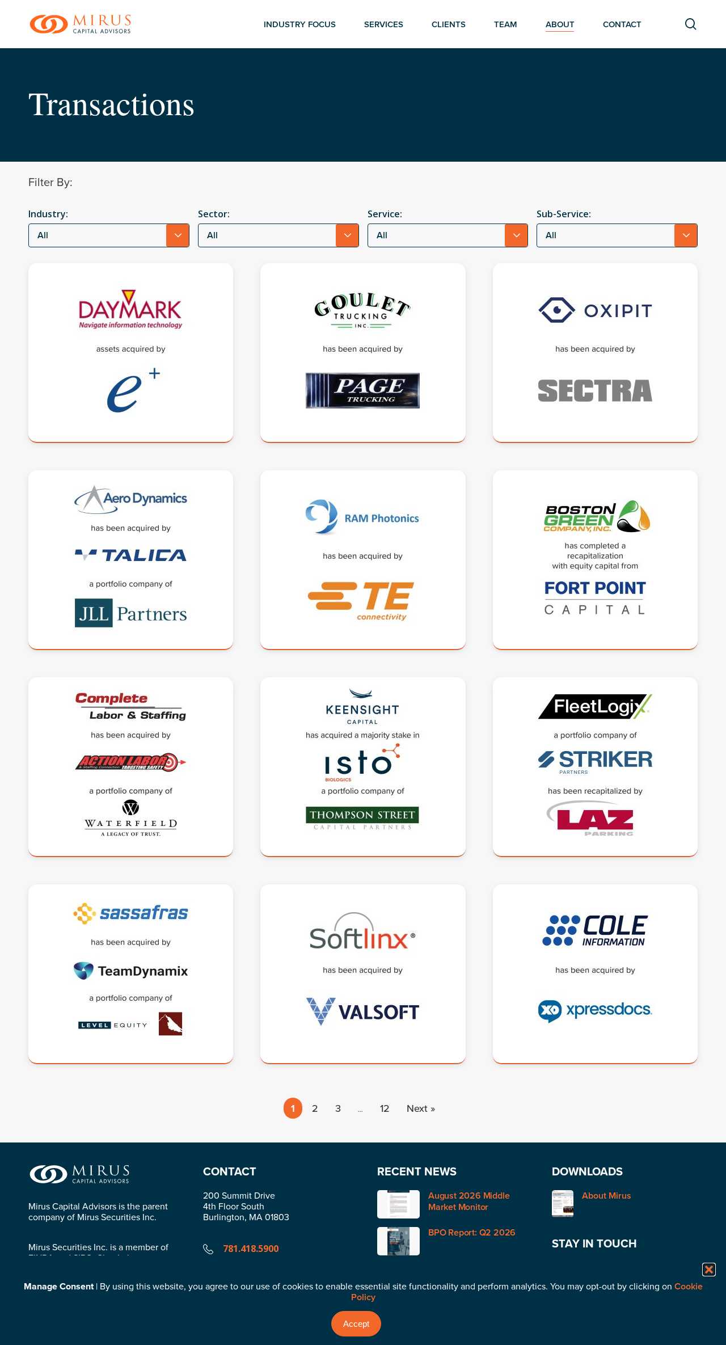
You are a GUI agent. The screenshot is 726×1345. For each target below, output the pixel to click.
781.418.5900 (250, 1248)
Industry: (48, 214)
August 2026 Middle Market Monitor (468, 1201)
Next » (421, 1108)
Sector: (214, 214)
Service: (385, 214)
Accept (356, 1324)
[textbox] (109, 235)
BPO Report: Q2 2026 (472, 1232)
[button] (709, 1269)
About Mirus (606, 1196)
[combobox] (108, 235)
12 (385, 1108)
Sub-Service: (564, 214)
